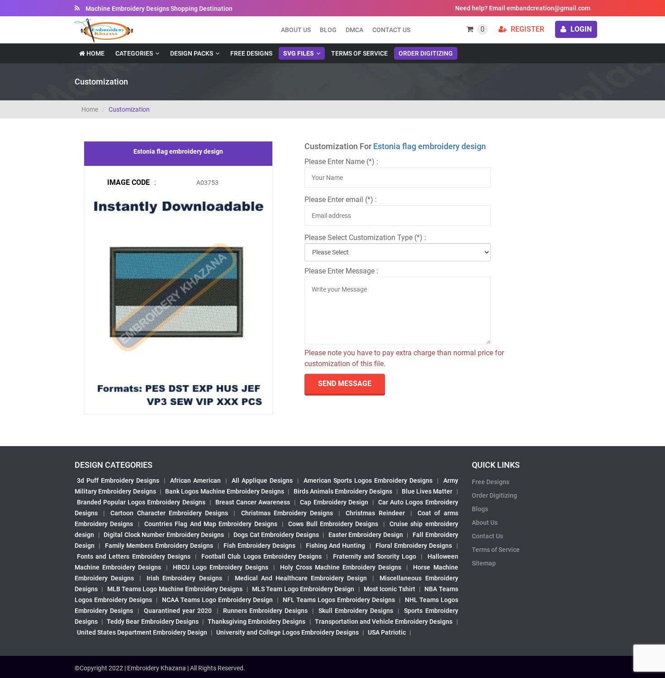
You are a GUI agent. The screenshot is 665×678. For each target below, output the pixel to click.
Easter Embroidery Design (365, 534)
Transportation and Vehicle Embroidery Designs (384, 621)
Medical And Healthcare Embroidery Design (301, 578)
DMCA (354, 29)
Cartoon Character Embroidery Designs (169, 513)
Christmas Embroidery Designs (287, 513)
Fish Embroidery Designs (259, 545)
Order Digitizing (426, 53)
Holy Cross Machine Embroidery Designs (340, 567)
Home (94, 53)
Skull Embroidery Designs (355, 610)
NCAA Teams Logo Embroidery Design (217, 599)
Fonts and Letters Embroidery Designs (133, 556)
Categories (134, 53)
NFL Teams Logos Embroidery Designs (339, 599)
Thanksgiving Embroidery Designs (256, 621)
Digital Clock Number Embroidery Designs (164, 534)
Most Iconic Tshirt (389, 589)
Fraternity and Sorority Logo (375, 556)
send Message (344, 383)
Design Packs (191, 53)
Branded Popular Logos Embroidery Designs (141, 502)
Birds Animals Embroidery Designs (343, 491)
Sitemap (484, 563)
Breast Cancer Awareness (252, 502)
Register (526, 29)
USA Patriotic (387, 632)
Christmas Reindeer (375, 513)
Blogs (480, 509)
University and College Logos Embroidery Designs (287, 632)
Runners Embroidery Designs (265, 610)
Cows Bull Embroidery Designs (333, 523)
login (580, 29)
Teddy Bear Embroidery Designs (152, 621)
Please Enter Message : (341, 271)
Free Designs (251, 53)
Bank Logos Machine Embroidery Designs (224, 491)
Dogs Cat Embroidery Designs (276, 534)
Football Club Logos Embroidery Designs (261, 556)
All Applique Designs (262, 480)
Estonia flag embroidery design (429, 146)
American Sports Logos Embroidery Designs (368, 480)
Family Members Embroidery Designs (159, 545)
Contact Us (391, 29)
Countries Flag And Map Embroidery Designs (210, 523)
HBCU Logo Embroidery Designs (220, 567)
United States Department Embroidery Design (142, 632)
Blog (328, 29)
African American (195, 480)
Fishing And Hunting (336, 545)
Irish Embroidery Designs (184, 578)
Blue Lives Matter (427, 491)
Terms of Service (359, 53)
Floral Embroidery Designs (413, 545)
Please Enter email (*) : (340, 199)
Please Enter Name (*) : (341, 161)
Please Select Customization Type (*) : (365, 237)
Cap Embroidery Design (334, 502)
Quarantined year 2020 (178, 610)
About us (296, 29)
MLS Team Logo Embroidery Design (303, 589)
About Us (485, 522)
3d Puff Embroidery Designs (118, 480)
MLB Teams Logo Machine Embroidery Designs (175, 589)
